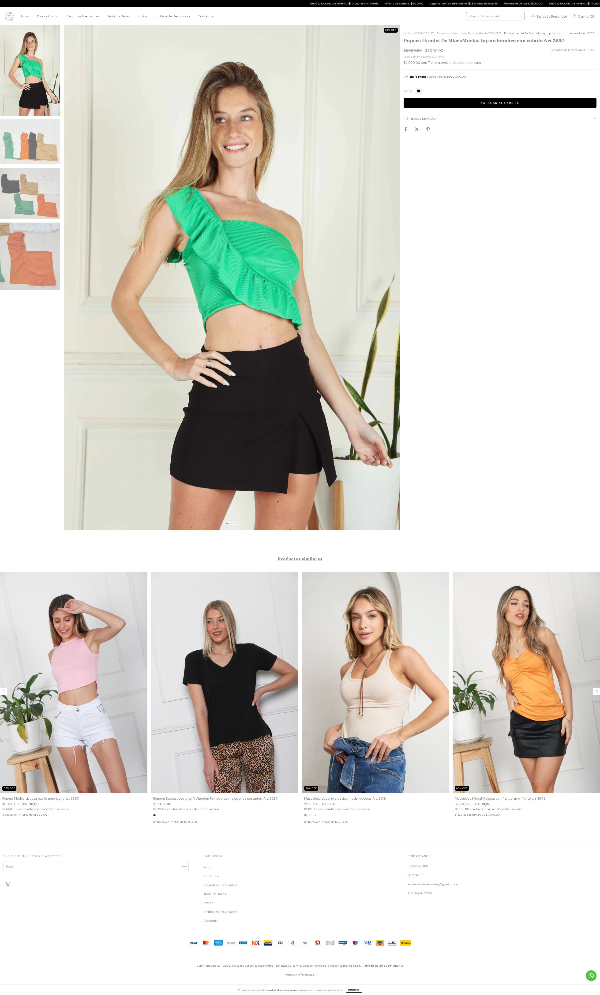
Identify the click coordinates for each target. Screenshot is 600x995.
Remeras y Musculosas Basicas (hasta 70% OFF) (469, 33)
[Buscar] (520, 16)
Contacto (205, 16)
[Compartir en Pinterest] (428, 129)
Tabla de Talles (118, 16)
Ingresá (542, 16)
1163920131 (415, 875)
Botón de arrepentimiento (384, 966)
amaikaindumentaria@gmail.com (432, 884)
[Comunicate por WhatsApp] (591, 975)
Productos (45, 16)
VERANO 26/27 (424, 33)
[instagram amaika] (8, 884)
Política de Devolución (173, 16)
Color (408, 91)
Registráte (559, 16)
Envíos (143, 16)
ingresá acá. (352, 966)
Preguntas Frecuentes (82, 16)
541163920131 (417, 866)
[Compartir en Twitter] (417, 129)
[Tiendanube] (300, 975)
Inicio (25, 16)
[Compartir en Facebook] (406, 129)
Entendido (354, 990)
